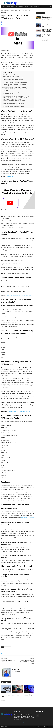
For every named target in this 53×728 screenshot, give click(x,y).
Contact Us (35, 726)
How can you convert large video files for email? (14, 106)
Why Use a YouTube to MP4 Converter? (11, 76)
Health (26, 6)
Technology (14, 6)
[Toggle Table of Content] (31, 73)
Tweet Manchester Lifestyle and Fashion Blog (18, 411)
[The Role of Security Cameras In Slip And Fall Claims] (6, 689)
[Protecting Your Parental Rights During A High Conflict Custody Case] (38, 30)
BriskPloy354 (6, 21)
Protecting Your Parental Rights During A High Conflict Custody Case (47, 30)
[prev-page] (2, 700)
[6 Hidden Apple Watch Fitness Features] (17, 689)
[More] (17, 25)
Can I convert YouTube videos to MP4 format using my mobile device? (19, 102)
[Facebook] (37, 715)
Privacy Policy (46, 726)
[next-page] (4, 700)
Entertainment (21, 6)
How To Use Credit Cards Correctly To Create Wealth (19, 295)
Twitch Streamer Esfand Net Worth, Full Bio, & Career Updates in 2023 (26, 662)
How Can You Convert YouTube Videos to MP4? (13, 77)
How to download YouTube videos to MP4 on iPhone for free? (17, 96)
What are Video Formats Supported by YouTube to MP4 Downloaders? (15, 85)
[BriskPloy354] (2, 22)
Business (8, 6)
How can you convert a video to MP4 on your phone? (15, 104)
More (39, 6)
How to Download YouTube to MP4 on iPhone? (13, 79)
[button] (50, 6)
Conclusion (5, 90)
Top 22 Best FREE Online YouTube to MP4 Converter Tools (16, 88)
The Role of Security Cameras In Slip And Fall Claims (5, 695)
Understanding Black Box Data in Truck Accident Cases (47, 25)
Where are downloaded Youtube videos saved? (14, 99)
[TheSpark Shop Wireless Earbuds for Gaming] (29, 689)
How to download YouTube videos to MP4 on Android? (16, 97)
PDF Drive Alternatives (12, 176)
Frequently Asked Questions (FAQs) (11, 92)
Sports (35, 6)
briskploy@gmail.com (25, 722)
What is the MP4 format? (10, 93)
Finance (31, 6)
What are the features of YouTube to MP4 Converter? (15, 94)
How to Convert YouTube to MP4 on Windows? (13, 81)
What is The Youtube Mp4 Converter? (11, 74)
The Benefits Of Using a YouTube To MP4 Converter (14, 87)
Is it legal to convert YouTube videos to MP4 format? (15, 100)
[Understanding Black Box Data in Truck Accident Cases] (38, 25)
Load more (44, 40)
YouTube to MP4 (8, 647)
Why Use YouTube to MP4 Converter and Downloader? (15, 82)
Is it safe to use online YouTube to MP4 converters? (15, 103)
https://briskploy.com (16, 671)
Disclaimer (40, 726)
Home (4, 6)
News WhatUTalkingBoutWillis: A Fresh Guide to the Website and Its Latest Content (47, 19)
